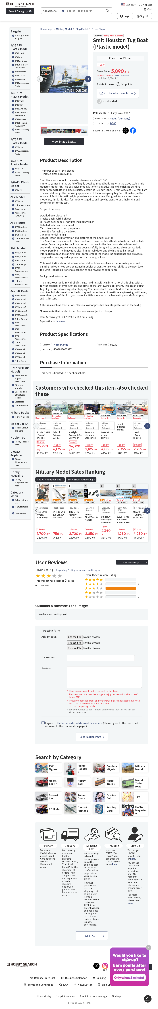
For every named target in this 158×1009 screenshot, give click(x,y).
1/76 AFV (19, 147)
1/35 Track (20, 75)
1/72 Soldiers (21, 226)
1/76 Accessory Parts (22, 152)
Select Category (18, 11)
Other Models (21, 405)
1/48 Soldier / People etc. (21, 114)
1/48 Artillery (21, 108)
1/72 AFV (19, 201)
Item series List (20, 515)
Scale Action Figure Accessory (21, 378)
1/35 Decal (20, 79)
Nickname (48, 657)
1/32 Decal (20, 349)
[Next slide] (88, 79)
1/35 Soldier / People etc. (21, 66)
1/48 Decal (20, 353)
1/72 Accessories (21, 337)
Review (46, 668)
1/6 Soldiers (20, 234)
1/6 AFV (18, 190)
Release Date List (21, 502)
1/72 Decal (20, 357)
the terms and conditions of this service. (80, 723)
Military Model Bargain (22, 37)
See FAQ (90, 936)
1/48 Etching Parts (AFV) (21, 124)
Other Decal (21, 361)
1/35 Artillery (21, 60)
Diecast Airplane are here (21, 462)
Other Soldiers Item (22, 240)
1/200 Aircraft (21, 314)
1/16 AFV (19, 168)
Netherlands (61, 344)
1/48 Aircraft (21, 303)
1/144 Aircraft (21, 311)
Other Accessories (21, 344)
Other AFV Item (22, 205)
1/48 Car (19, 104)
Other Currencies (121, 75)
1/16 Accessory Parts (22, 174)
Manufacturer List (21, 508)
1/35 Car (19, 57)
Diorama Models (19, 387)
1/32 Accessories (21, 324)
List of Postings (131, 562)
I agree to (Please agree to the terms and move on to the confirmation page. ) (91, 724)
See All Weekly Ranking (49, 479)
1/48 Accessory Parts (22, 131)
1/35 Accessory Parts (22, 84)
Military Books (22, 416)
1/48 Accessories (21, 331)
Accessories (21, 209)
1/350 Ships (20, 256)
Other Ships (20, 264)
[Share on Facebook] (133, 130)
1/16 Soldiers (21, 230)
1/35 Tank (19, 53)
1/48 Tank (19, 100)
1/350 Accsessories (21, 276)
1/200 (113, 123)
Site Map (116, 996)
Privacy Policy (44, 996)
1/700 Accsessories (21, 269)
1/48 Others (20, 119)
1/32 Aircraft (21, 295)
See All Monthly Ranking (80, 479)
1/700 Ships (20, 252)
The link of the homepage (93, 996)
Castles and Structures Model (21, 394)
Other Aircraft (21, 318)
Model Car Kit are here (21, 429)
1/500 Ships (20, 260)
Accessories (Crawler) (21, 214)
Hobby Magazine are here (21, 482)
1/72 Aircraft (21, 307)
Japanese (60, 321)
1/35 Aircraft (21, 299)
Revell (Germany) (120, 118)
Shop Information (65, 996)
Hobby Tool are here (22, 443)
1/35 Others (20, 71)
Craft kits (19, 401)
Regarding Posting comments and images (78, 570)
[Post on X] (126, 130)
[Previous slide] (40, 79)
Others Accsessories (21, 283)
